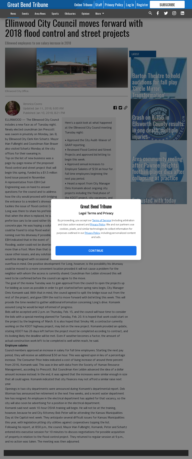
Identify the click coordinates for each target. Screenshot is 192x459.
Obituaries (70, 13)
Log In (130, 4)
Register (142, 4)
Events (25, 13)
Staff (98, 4)
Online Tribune (83, 4)
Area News (40, 13)
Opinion (85, 13)
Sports (55, 13)
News (13, 13)
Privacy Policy (97, 224)
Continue (96, 250)
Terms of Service (101, 220)
